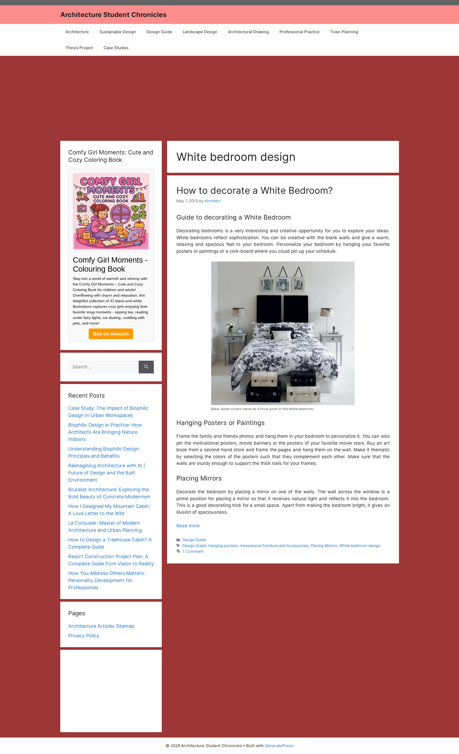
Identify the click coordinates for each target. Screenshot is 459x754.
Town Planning (344, 31)
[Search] (146, 367)
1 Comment (192, 551)
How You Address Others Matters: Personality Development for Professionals (106, 580)
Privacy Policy (83, 635)
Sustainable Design (118, 31)
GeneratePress (279, 745)
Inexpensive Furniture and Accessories (274, 545)
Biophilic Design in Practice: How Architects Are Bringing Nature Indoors (105, 432)
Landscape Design (200, 31)
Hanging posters (223, 545)
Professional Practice (299, 31)
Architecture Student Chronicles (113, 15)
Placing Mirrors (324, 545)
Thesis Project (79, 47)
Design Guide (159, 31)
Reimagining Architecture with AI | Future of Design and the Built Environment (106, 473)
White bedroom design (359, 545)
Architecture (77, 31)
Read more (188, 525)
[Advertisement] (229, 95)
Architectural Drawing (248, 31)
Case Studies (116, 47)
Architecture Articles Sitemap (101, 626)
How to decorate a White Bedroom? (254, 190)
